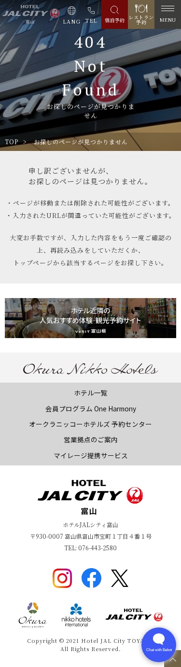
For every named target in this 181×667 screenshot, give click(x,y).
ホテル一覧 (91, 392)
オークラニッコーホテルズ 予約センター (90, 424)
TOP (11, 141)
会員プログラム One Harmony (90, 408)
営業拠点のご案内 (91, 439)
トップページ (33, 262)
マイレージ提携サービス (91, 455)
